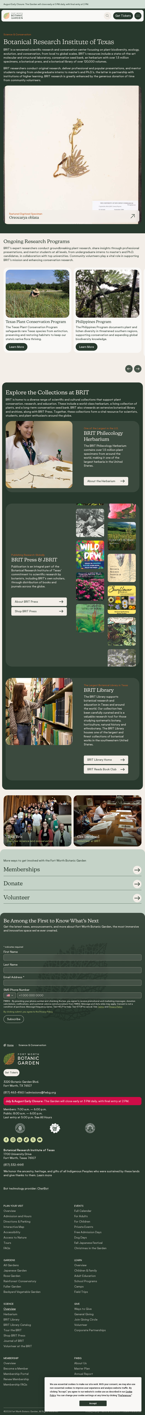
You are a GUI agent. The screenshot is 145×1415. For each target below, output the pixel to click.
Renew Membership (16, 1379)
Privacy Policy (115, 1006)
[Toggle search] (107, 15)
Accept (93, 1403)
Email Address (14, 977)
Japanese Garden (15, 1270)
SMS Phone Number (17, 990)
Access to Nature (15, 1237)
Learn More (16, 347)
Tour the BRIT (13, 1330)
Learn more (44, 1175)
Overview (10, 1211)
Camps (79, 1286)
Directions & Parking (17, 1221)
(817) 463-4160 (14, 1092)
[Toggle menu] (137, 15)
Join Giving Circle (85, 1319)
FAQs (7, 1248)
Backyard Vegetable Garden (22, 1292)
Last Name (11, 964)
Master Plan (82, 1368)
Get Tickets (123, 15)
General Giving (84, 1314)
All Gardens (11, 1265)
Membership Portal (16, 1374)
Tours (7, 1243)
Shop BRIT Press (14, 1335)
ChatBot (43, 1188)
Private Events (83, 1227)
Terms (101, 1006)
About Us (80, 1363)
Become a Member (16, 1368)
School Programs (85, 1281)
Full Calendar (82, 1211)
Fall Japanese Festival (88, 1243)
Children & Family (85, 1270)
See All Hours (43, 1117)
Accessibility (12, 1232)
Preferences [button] (124, 1395)
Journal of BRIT (14, 1341)
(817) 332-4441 (14, 1164)
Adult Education (85, 1276)
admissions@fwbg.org (41, 1092)
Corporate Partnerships (90, 1330)
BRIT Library (11, 1319)
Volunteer (80, 1325)
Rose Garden (12, 1276)
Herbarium (10, 1314)
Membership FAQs (15, 1384)
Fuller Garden (12, 1286)
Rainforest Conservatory (20, 1281)
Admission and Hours (17, 1216)
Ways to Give (83, 1309)
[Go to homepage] (13, 16)
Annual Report (83, 1374)
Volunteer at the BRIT (18, 1346)
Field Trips (81, 1292)
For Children (82, 1221)
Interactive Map (14, 1227)
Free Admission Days (88, 1232)
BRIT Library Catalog (17, 1325)
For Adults (81, 1216)
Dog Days (80, 1237)
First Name (11, 952)
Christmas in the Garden (90, 1248)
